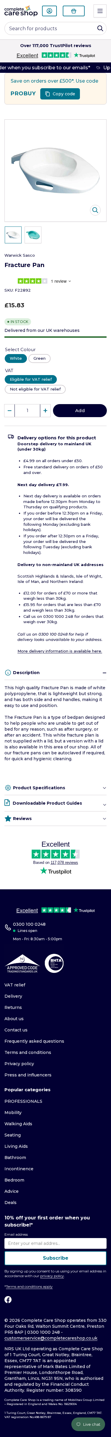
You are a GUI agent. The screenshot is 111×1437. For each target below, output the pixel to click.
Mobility (13, 1112)
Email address (16, 1234)
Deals (10, 1202)
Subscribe (55, 1258)
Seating (12, 1135)
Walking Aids (18, 1123)
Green (39, 358)
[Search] (100, 28)
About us (14, 1018)
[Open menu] (100, 10)
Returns (13, 1007)
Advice (11, 1191)
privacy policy (52, 1276)
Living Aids (16, 1146)
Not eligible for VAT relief (35, 389)
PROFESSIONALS (23, 1101)
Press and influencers (28, 1075)
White (16, 358)
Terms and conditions (27, 1052)
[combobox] (55, 28)
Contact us (16, 1030)
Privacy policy (19, 1063)
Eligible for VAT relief (31, 379)
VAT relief (14, 985)
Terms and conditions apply (29, 1286)
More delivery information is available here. (59, 651)
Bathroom (15, 1157)
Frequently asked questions (34, 1041)
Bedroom (14, 1180)
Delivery (13, 996)
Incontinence (18, 1168)
